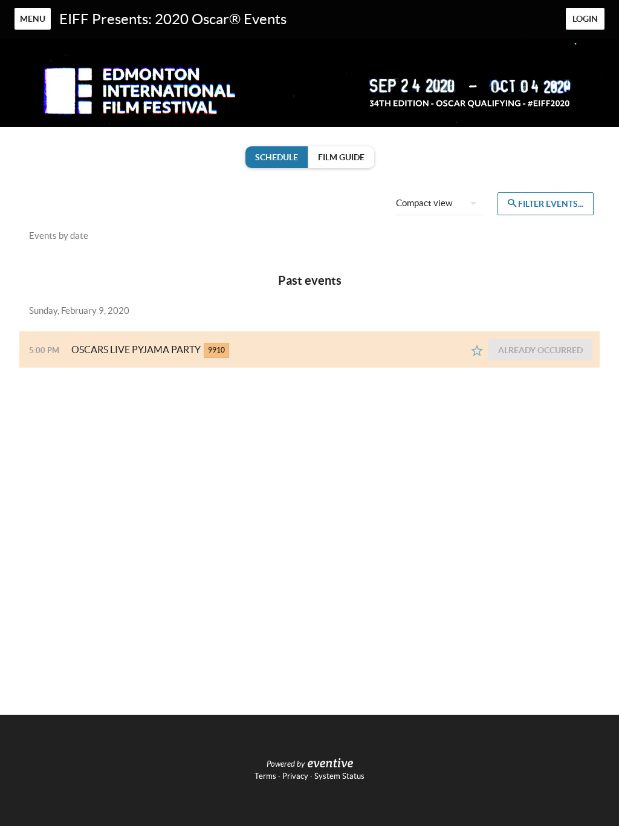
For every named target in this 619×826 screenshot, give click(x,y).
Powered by (286, 764)
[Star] (477, 350)
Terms (265, 776)
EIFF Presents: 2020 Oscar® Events (173, 19)
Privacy (295, 776)
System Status (339, 776)
